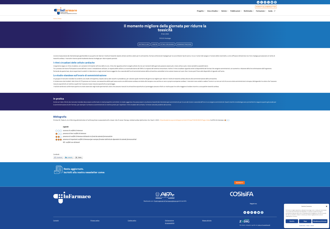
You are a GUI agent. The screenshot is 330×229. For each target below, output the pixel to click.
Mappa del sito (206, 220)
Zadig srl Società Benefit (264, 225)
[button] (326, 206)
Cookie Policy (302, 225)
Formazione (260, 11)
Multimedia (248, 11)
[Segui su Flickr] (272, 2)
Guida (270, 11)
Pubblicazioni (235, 11)
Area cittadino (212, 11)
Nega (305, 221)
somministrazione (184, 44)
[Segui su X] (268, 2)
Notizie (224, 11)
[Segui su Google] (275, 2)
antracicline (144, 44)
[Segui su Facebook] (261, 2)
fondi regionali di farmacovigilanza (165, 201)
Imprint (312, 225)
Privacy (308, 225)
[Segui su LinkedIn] (258, 2)
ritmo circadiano (167, 44)
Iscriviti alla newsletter (266, 7)
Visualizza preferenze (319, 221)
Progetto (200, 11)
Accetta (292, 221)
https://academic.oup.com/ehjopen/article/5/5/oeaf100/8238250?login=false (185, 120)
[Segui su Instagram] (265, 2)
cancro (155, 44)
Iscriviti (239, 182)
